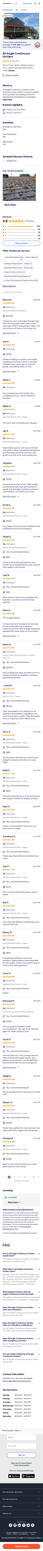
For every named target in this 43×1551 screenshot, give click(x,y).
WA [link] (17, 10)
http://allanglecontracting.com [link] (17, 1381)
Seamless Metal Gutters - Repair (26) (18, 268)
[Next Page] (39, 1177)
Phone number (12, 75)
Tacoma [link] (24, 10)
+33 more (11, 70)
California (15, 1533)
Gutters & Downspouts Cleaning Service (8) (21, 280)
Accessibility (32, 1533)
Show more (13, 1202)
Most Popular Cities (10, 1431)
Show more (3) (9, 286)
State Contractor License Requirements (18, 1210)
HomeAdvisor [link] (8, 10)
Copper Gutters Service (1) (14, 272)
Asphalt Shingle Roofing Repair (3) (17, 276)
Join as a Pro (27, 4)
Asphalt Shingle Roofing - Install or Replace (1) (21, 258)
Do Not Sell (23, 1533)
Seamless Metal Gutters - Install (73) (18, 264)
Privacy (8, 1533)
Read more (7, 99)
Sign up (21, 1455)
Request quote (21, 1546)
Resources (7, 1506)
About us (7, 1513)
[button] (19, 192)
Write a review (21, 243)
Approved (8, 16)
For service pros (10, 1499)
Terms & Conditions (34, 1538)
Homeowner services (12, 1492)
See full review (9, 333)
